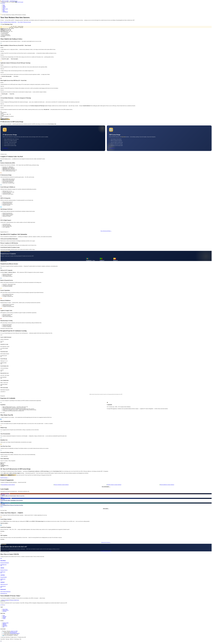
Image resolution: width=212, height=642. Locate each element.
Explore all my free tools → (106, 542)
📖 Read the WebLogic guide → (6, 76)
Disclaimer (4, 611)
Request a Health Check (12, 22)
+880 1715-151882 (5, 0)
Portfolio (4, 6)
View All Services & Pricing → (106, 230)
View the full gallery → (106, 486)
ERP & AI (4, 624)
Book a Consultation (4, 22)
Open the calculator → (4, 523)
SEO (3, 626)
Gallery (4, 10)
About (4, 5)
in (0, 604)
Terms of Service (6, 610)
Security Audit (5, 8)
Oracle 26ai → (12, 93)
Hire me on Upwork (27, 22)
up (4, 604)
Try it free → (2, 531)
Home (4, 4)
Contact (4, 618)
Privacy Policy (5, 609)
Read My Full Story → (4, 477)
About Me (4, 616)
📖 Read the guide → (4, 93)
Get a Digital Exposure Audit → (106, 550)
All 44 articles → (106, 508)
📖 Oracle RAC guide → (5, 58)
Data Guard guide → (15, 58)
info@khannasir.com (13, 0)
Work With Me (5, 11)
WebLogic (4, 623)
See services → (16, 76)
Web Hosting (5, 625)
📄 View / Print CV (20, 22)
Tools (4, 7)
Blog (3, 9)
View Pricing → (5, 148)
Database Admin (5, 622)
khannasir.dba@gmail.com (15, 633)
